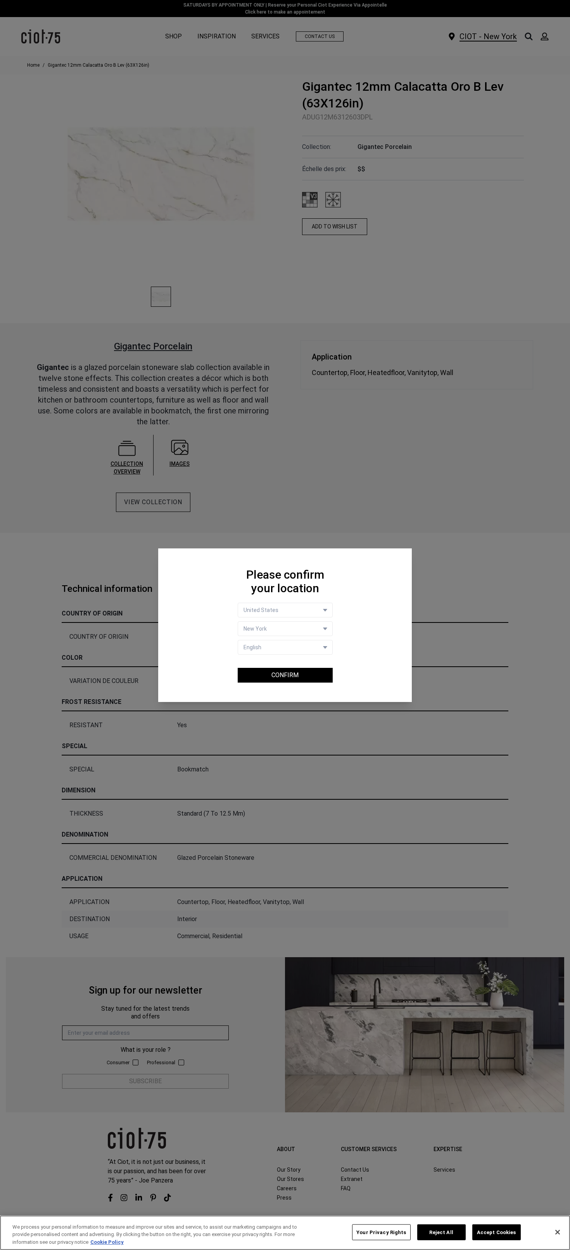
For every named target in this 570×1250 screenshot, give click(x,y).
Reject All (441, 1232)
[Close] (557, 1232)
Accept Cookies (496, 1232)
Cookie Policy (107, 1242)
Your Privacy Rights (381, 1232)
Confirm (285, 675)
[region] (285, 1232)
